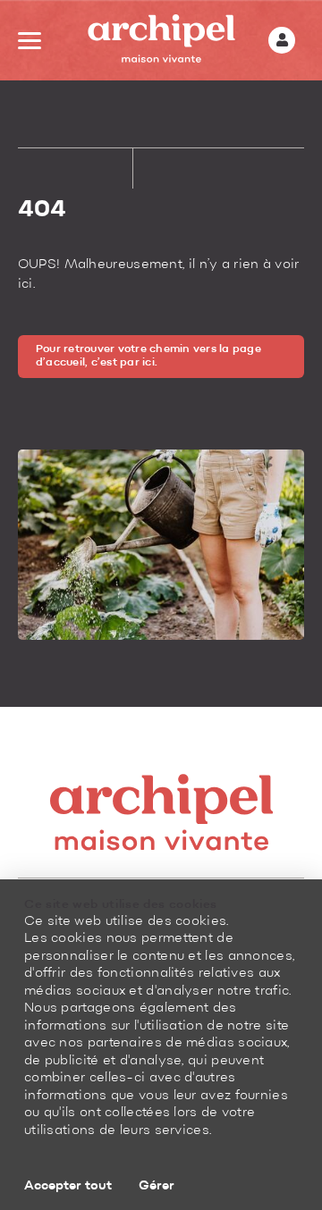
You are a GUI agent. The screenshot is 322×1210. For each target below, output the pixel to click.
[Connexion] (281, 40)
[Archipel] (161, 40)
